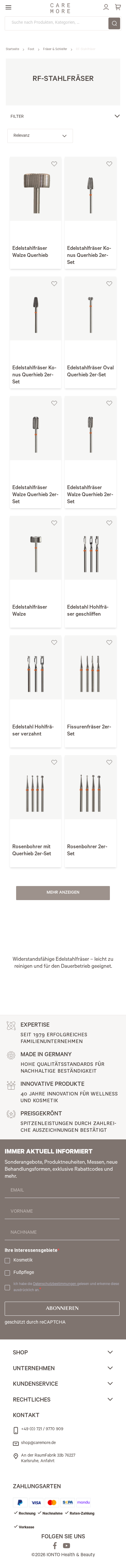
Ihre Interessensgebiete (31, 1250)
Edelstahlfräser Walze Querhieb (30, 252)
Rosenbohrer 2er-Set (87, 850)
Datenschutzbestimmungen (55, 1284)
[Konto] (105, 6)
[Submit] (114, 23)
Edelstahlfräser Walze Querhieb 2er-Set (35, 495)
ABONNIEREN (62, 1308)
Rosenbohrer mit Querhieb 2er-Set (31, 850)
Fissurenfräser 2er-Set (89, 731)
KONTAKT (26, 1416)
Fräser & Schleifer (55, 49)
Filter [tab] (17, 117)
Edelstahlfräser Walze (29, 611)
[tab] (63, 1354)
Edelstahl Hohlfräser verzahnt (33, 731)
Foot (31, 49)
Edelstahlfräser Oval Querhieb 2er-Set (90, 372)
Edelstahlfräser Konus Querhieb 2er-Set (89, 256)
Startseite (13, 49)
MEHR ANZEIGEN (63, 893)
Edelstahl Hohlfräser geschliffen (87, 611)
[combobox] (63, 23)
